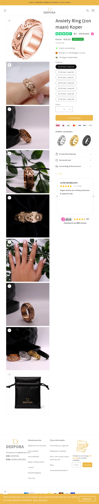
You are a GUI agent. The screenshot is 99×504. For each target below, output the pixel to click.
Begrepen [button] (87, 499)
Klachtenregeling (34, 473)
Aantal (58, 104)
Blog (51, 465)
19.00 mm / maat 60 (66, 83)
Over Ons (31, 478)
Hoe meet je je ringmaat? (59, 446)
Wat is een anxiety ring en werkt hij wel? (59, 458)
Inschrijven (87, 465)
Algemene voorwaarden (37, 446)
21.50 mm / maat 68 (66, 99)
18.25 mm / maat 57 (66, 77)
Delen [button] (60, 174)
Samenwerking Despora (59, 470)
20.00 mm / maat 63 (66, 88)
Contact (31, 467)
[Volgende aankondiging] (94, 2)
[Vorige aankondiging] (4, 2)
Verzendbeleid (33, 456)
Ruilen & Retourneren (36, 462)
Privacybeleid (33, 451)
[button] (5, 10)
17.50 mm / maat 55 (66, 72)
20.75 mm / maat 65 (66, 94)
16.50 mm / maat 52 (66, 67)
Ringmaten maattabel (58, 451)
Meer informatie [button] (40, 500)
